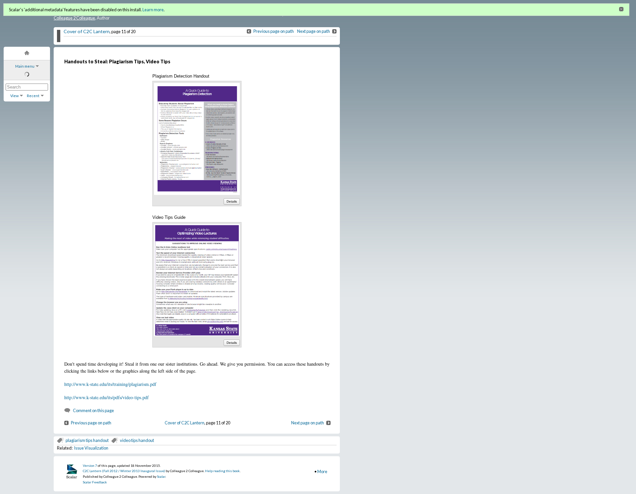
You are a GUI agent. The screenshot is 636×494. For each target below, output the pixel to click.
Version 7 (90, 465)
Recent (33, 95)
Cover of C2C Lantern (87, 31)
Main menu (24, 66)
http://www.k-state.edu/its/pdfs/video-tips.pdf (106, 397)
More (322, 471)
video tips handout (137, 440)
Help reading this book (222, 471)
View (14, 95)
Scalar (161, 476)
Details (232, 201)
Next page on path (313, 31)
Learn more (153, 9)
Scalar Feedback (95, 482)
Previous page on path (273, 31)
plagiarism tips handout (87, 440)
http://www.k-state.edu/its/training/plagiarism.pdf (110, 384)
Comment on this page (93, 410)
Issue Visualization (91, 448)
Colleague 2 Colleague (74, 18)
